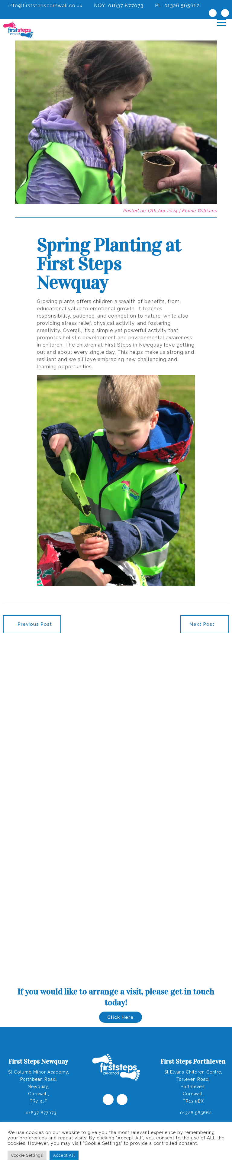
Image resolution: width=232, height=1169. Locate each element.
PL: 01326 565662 (176, 5)
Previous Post (34, 624)
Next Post (202, 624)
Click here (120, 1017)
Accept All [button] (64, 1155)
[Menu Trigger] (221, 22)
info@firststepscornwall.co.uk (44, 5)
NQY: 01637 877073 (117, 5)
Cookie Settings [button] (27, 1155)
